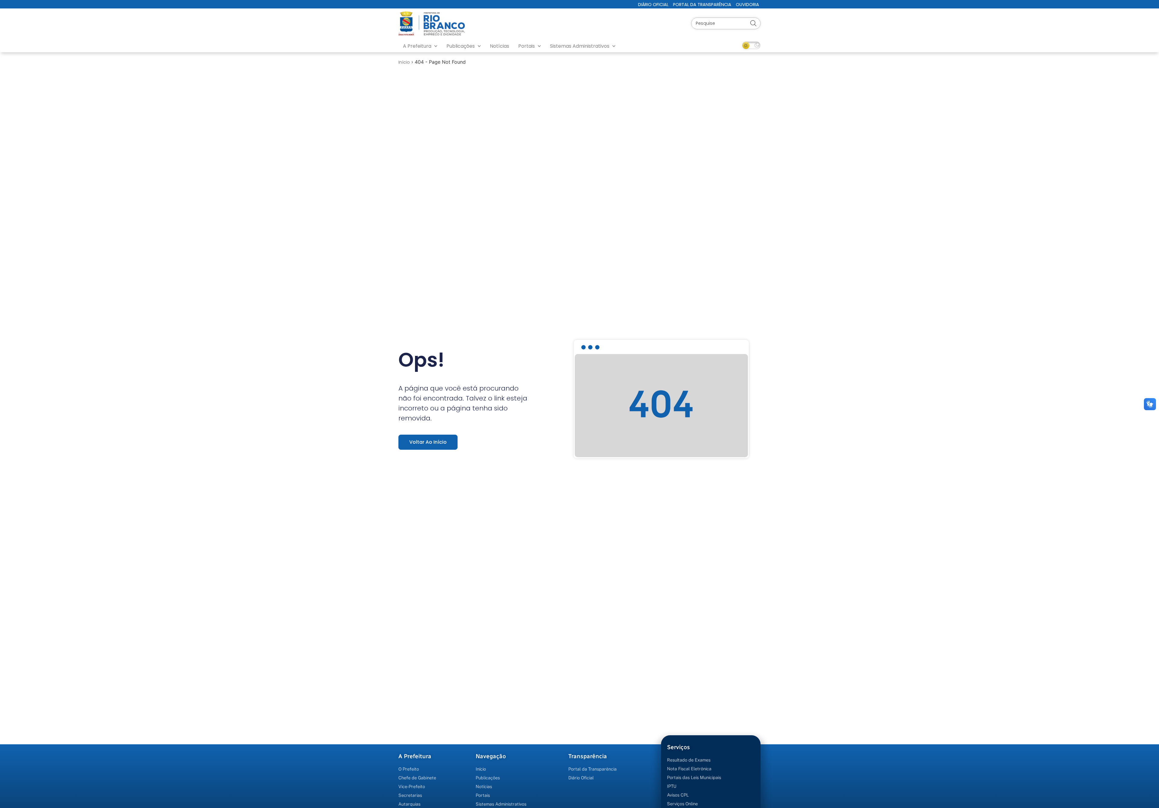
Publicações (460, 46)
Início (404, 62)
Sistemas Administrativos (579, 46)
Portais (526, 46)
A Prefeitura (417, 46)
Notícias (499, 46)
